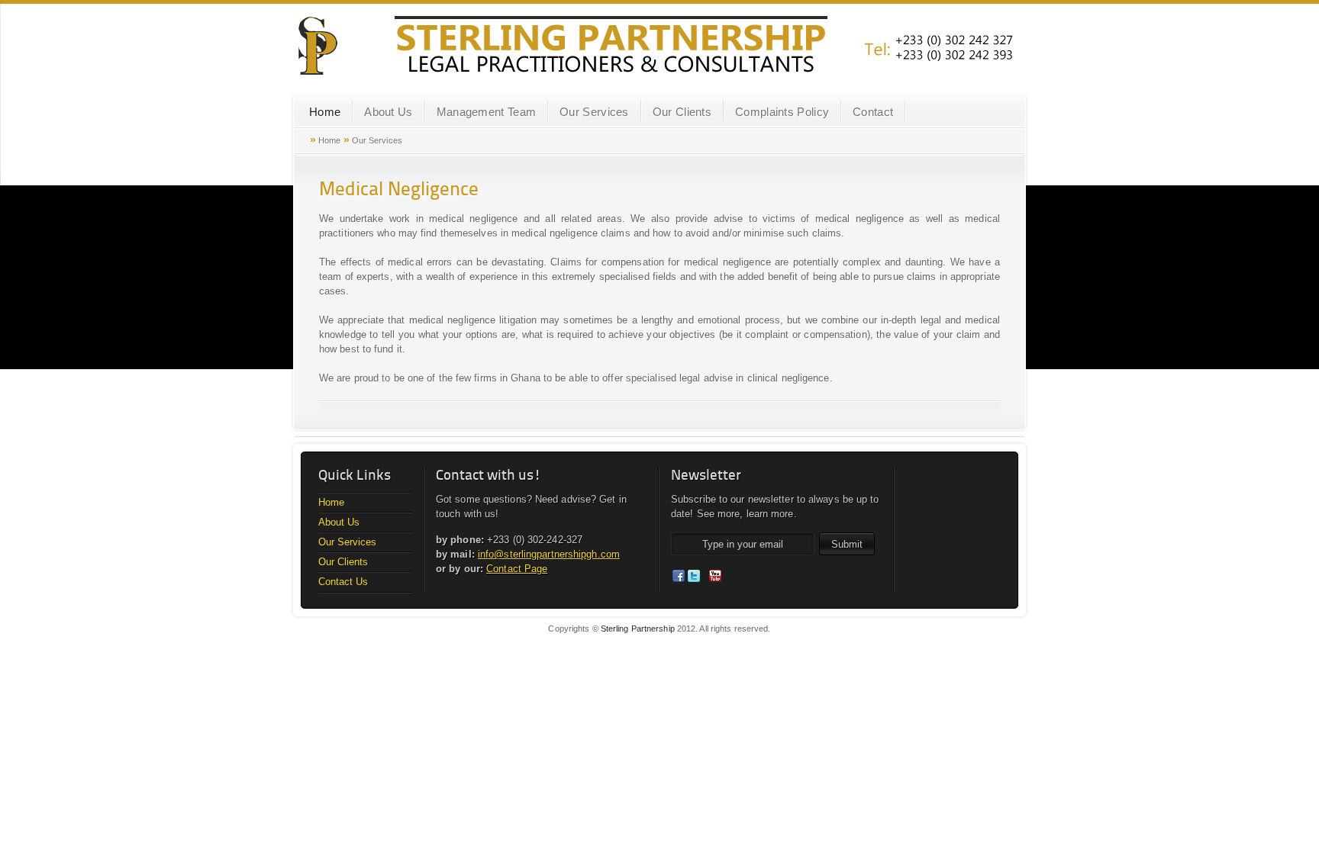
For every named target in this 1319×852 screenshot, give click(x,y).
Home (324, 111)
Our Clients (682, 111)
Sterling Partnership (638, 628)
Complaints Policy (782, 111)
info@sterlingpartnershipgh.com (549, 554)
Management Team (487, 111)
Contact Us (343, 581)
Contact (873, 111)
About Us (388, 111)
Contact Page (516, 568)
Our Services (594, 111)
